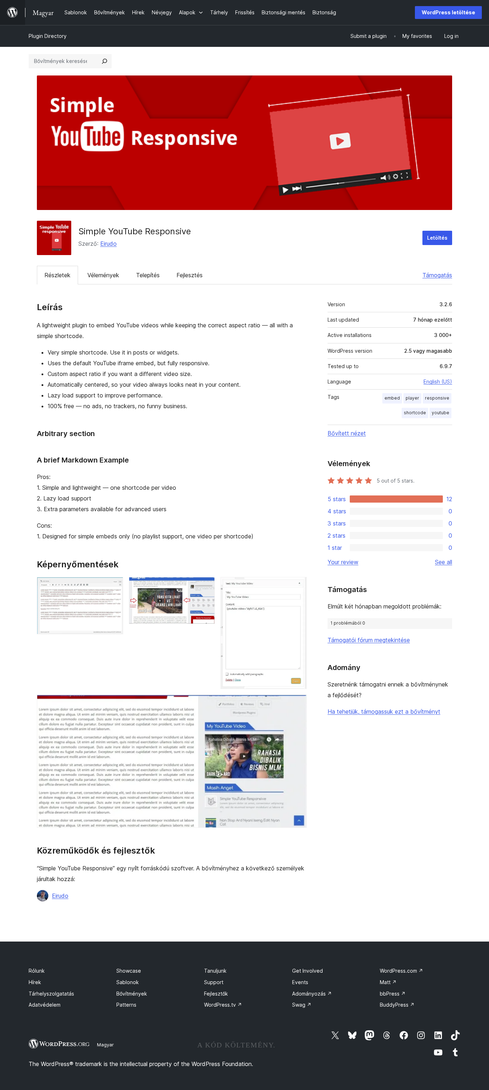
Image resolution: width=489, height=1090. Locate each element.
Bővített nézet (347, 433)
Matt (388, 982)
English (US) (437, 381)
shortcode (415, 412)
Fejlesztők (216, 994)
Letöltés (437, 238)
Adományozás (312, 994)
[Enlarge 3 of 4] (297, 586)
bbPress (393, 994)
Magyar (105, 1044)
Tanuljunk (215, 971)
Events (300, 982)
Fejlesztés (189, 275)
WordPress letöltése (448, 12)
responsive (437, 398)
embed (392, 398)
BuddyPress (397, 1005)
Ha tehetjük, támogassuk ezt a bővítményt (384, 711)
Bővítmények (131, 994)
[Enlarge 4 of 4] (297, 704)
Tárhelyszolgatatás (51, 994)
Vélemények (103, 275)
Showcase (128, 971)
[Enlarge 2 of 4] (205, 586)
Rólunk (37, 971)
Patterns (126, 1005)
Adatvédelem (44, 1005)
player (412, 398)
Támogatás (437, 275)
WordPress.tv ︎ (223, 1005)
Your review (343, 562)
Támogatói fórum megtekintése (369, 640)
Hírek (35, 982)
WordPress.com (401, 971)
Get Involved (307, 971)
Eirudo (108, 243)
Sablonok (127, 982)
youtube (440, 412)
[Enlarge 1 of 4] (113, 586)
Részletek (57, 275)
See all (443, 562)
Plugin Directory (48, 36)
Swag (301, 1005)
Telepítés (148, 275)
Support (213, 982)
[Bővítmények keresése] (104, 61)
